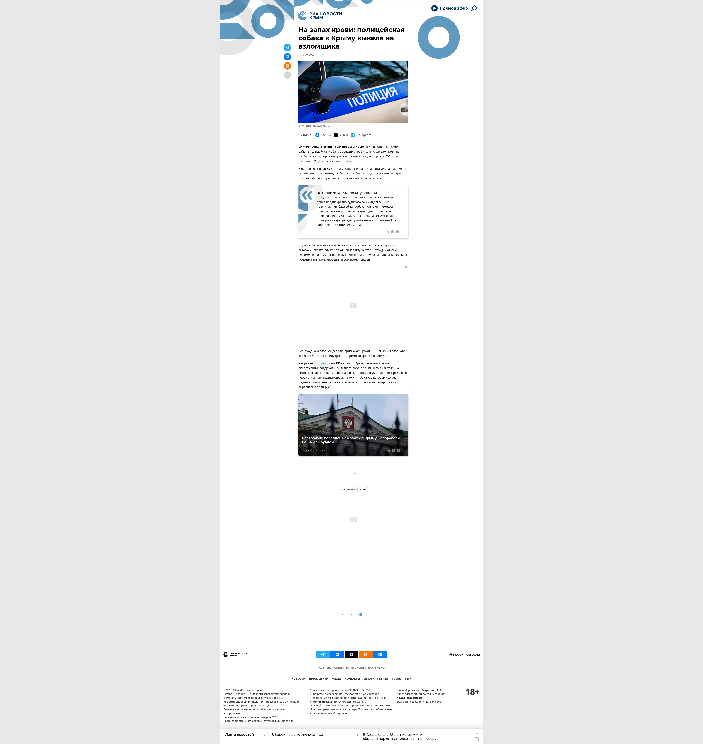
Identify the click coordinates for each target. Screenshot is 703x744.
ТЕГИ (408, 679)
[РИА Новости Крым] (319, 16)
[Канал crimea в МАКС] (380, 654)
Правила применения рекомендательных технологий (258, 721)
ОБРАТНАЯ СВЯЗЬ (376, 679)
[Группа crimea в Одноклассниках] (366, 654)
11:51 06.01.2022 (306, 54)
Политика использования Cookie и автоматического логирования (257, 712)
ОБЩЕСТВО (341, 668)
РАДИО (336, 679)
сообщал (320, 363)
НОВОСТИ (298, 679)
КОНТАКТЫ (352, 679)
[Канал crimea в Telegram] (323, 654)
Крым (363, 489)
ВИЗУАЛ (380, 668)
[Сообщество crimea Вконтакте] (337, 654)
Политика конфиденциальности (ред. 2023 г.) (252, 717)
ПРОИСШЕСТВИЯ (362, 668)
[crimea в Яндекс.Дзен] (351, 654)
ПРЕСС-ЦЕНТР (318, 679)
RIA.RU (396, 679)
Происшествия (348, 489)
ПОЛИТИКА (324, 668)
